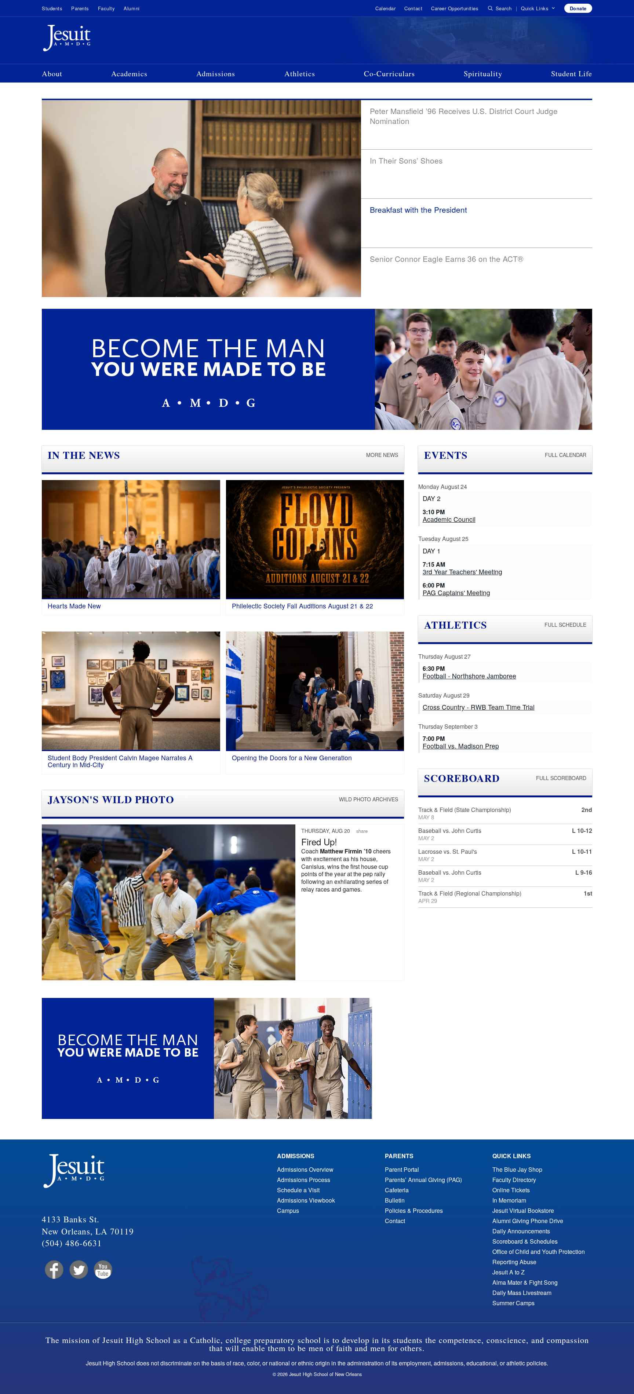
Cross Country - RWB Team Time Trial (479, 706)
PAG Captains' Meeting (456, 592)
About (52, 73)
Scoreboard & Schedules (525, 1241)
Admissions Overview (305, 1169)
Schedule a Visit (298, 1190)
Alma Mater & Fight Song (525, 1282)
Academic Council (449, 519)
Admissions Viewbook (306, 1200)
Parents (80, 8)
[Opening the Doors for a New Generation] (315, 691)
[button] (538, 8)
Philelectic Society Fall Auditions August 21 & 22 (302, 605)
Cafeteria (397, 1190)
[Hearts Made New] (131, 539)
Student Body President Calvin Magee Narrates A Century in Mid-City (120, 761)
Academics (129, 73)
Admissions (215, 73)
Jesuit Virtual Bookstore (523, 1210)
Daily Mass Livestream (521, 1292)
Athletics (299, 73)
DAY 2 (432, 498)
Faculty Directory (514, 1179)
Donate (578, 8)
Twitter (78, 1270)
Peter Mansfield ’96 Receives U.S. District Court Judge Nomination (464, 115)
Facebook (53, 1270)
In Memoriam (509, 1200)
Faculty (106, 8)
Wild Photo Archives (368, 799)
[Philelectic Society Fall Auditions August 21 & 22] (315, 539)
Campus (288, 1210)
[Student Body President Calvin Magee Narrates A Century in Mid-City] (131, 691)
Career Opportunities (454, 8)
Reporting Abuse (514, 1262)
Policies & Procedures (414, 1210)
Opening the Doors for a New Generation (292, 757)
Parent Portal (402, 1169)
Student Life (571, 73)
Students (52, 8)
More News (382, 454)
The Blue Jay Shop (517, 1169)
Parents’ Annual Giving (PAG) (423, 1179)
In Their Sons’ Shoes (406, 160)
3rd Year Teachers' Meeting (462, 571)
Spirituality (483, 73)
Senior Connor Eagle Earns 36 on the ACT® (446, 258)
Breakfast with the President (418, 209)
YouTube (102, 1270)
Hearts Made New (74, 605)
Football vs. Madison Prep (461, 745)
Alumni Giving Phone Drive (527, 1220)
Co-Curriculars (389, 73)
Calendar (385, 8)
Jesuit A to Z (508, 1272)
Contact (413, 8)
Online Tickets (511, 1190)
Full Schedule (565, 624)
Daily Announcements (521, 1231)
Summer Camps (513, 1303)
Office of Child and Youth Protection (538, 1251)
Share (362, 830)
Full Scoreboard (561, 778)
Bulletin (395, 1200)
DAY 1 (432, 550)
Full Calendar (565, 454)
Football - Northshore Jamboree (469, 675)
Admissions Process (303, 1179)
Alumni (131, 8)
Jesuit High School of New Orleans (93, 39)
